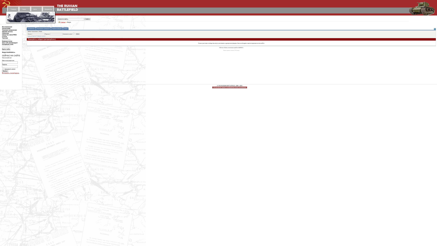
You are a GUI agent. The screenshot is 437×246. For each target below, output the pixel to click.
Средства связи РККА (9, 35)
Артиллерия (6, 28)
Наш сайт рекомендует (10, 43)
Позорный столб (7, 44)
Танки (24, 9)
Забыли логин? (41, 36)
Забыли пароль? (32, 36)
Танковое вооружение (9, 30)
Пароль (4, 64)
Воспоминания (7, 27)
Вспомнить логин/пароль (10, 73)
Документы (48, 9)
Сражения (5, 33)
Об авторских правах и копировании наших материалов (229, 87)
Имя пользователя (8, 60)
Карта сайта (6, 49)
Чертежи (5, 38)
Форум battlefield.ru (8, 52)
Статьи (4, 36)
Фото (35, 9)
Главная (13, 9)
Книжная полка (7, 41)
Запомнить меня (10, 69)
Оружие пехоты (7, 31)
